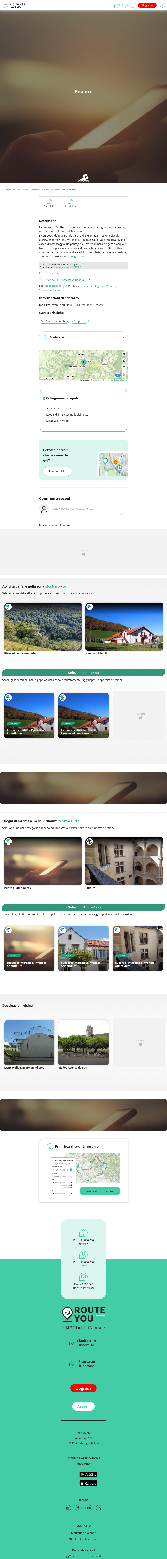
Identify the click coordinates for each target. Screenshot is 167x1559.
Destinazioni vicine (57, 421)
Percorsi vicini (57, 471)
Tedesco (58, 290)
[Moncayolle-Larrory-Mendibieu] (29, 1042)
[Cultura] (124, 861)
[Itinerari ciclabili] (124, 627)
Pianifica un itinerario (86, 1342)
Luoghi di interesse (12, 189)
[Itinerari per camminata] (43, 627)
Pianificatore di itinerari (99, 1191)
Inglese (99, 286)
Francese (87, 286)
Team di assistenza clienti (85, 1556)
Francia (25, 189)
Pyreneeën (54, 189)
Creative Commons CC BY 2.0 (67, 267)
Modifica (70, 206)
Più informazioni (49, 273)
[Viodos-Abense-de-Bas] (83, 1042)
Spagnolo (45, 290)
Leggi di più (77, 256)
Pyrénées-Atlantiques (39, 189)
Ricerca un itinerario (86, 1363)
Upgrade (147, 5)
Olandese (112, 286)
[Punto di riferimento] (43, 861)
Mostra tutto (55, 586)
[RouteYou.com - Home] (17, 5)
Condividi (49, 206)
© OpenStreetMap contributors (115, 380)
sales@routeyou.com (85, 1539)
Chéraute (64, 189)
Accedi (83, 1406)
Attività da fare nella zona (61, 408)
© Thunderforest (95, 380)
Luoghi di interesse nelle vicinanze (67, 414)
